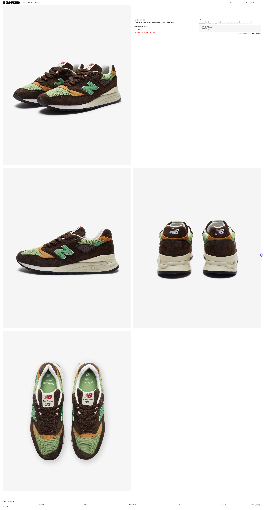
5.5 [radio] (206, 22)
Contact (86, 504)
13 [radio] (250, 22)
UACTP (36, 2)
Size (200, 19)
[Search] (246, 2)
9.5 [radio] (231, 22)
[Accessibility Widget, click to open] (261, 255)
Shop (24, 2)
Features (30, 2)
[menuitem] (41, 504)
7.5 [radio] (219, 22)
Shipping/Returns (133, 504)
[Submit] (17, 503)
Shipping (136, 26)
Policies (179, 504)
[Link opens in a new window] (3, 506)
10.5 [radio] (237, 22)
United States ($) (252, 2)
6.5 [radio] (213, 22)
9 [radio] (228, 22)
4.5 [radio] (200, 22)
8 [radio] (222, 22)
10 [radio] (234, 22)
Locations (41, 504)
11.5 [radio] (244, 22)
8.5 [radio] (225, 22)
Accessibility (225, 504)
